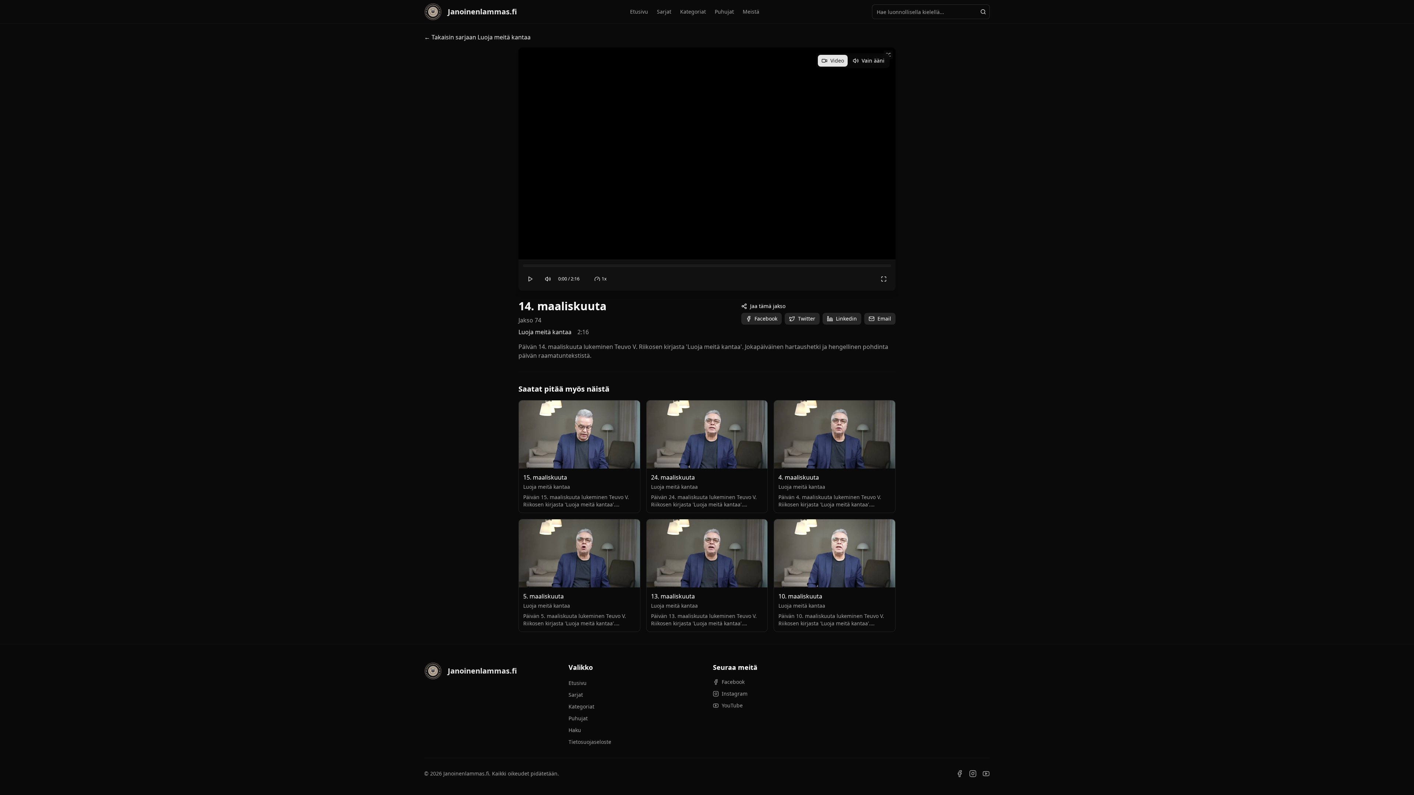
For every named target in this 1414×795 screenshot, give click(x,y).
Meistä (751, 11)
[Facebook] (959, 773)
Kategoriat (693, 11)
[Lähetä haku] (983, 11)
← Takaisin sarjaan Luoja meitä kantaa (477, 37)
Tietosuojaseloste (590, 741)
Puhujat (724, 11)
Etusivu (639, 11)
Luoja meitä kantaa (544, 332)
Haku (575, 730)
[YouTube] (986, 773)
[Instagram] (973, 773)
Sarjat (664, 11)
